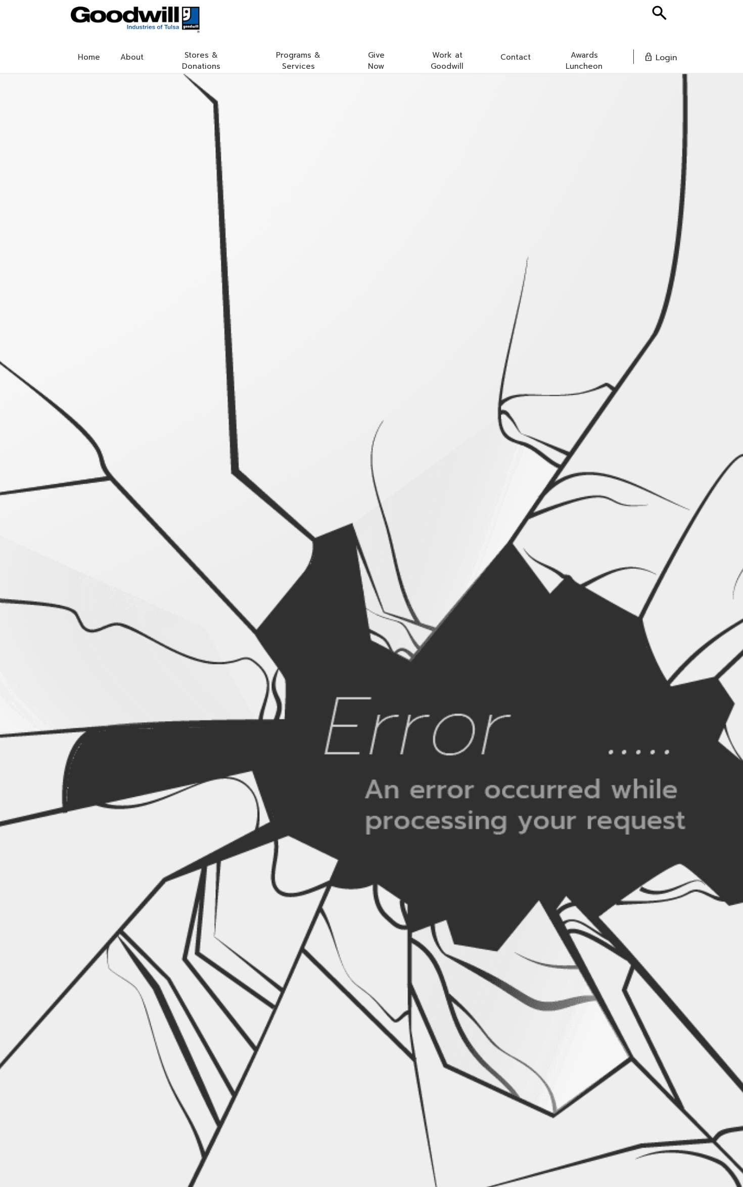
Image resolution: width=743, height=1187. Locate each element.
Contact (515, 57)
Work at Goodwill (447, 61)
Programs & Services (298, 61)
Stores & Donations (201, 61)
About (132, 57)
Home (89, 57)
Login (660, 58)
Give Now (376, 61)
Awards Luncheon (584, 61)
